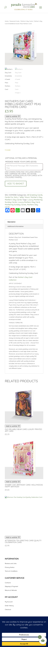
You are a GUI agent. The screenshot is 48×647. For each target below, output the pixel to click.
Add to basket (15, 183)
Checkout (8, 609)
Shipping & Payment (11, 586)
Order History (9, 606)
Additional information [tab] (16, 226)
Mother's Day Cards (27, 21)
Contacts (8, 583)
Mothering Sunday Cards (15, 204)
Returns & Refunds (11, 590)
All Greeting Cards (34, 195)
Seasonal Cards (14, 21)
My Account (9, 602)
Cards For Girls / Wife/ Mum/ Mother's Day (23, 197)
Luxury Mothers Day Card (29, 202)
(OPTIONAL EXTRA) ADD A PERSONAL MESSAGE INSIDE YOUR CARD (21, 160)
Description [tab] (11, 222)
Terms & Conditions (11, 571)
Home (6, 21)
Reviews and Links (11, 563)
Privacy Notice (9, 567)
